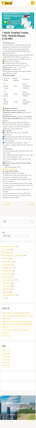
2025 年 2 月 (6, 363)
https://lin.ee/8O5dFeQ (10, 169)
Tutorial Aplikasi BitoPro (9, 295)
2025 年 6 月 (6, 354)
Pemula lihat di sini (7, 268)
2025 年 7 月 (6, 350)
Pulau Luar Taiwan (7, 271)
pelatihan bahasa (7, 265)
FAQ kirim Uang (6, 336)
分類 (3, 232)
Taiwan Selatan (6, 283)
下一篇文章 (31, 204)
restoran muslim (7, 274)
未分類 (4, 298)
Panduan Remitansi (7, 262)
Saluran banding (6, 277)
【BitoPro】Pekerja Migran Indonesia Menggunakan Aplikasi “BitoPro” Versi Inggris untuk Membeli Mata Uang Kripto (17, 324)
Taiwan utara (6, 292)
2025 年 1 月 (6, 366)
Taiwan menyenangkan (8, 280)
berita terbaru (6, 252)
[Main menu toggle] (32, 3)
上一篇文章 (5, 204)
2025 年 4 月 (6, 357)
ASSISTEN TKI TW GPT (9, 246)
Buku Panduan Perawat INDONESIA (12, 255)
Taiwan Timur (6, 289)
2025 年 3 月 (6, 360)
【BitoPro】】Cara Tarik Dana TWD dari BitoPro (16, 313)
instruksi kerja (6, 259)
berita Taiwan (6, 249)
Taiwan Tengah (6, 286)
